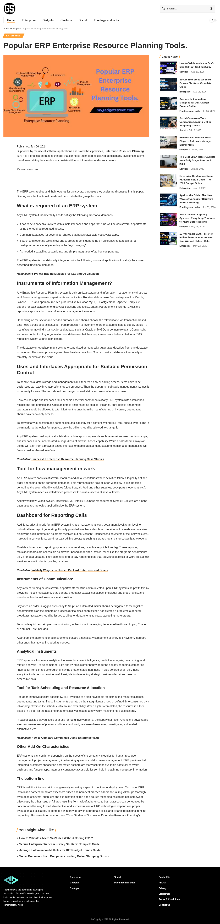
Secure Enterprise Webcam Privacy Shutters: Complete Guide (59, 844)
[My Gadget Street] (9, 9)
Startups (183, 71)
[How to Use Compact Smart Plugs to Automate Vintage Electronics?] (168, 142)
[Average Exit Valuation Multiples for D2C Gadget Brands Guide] (168, 103)
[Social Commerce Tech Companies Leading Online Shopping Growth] (168, 122)
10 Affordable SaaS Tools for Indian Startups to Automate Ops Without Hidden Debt (196, 237)
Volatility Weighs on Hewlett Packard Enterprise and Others (69, 570)
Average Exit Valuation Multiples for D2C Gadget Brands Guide (60, 850)
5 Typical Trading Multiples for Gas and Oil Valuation (65, 273)
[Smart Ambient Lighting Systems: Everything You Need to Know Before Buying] (168, 219)
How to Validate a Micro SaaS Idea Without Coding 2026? (56, 838)
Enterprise (13, 36)
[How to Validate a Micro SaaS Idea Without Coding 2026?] (168, 68)
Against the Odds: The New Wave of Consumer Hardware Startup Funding (196, 199)
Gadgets (183, 149)
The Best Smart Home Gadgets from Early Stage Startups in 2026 (197, 160)
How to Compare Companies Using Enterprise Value (65, 737)
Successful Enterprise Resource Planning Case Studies (67, 459)
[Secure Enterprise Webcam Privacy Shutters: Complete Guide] (168, 84)
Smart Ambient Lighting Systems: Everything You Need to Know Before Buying (197, 218)
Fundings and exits (189, 111)
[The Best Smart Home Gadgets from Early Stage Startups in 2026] (168, 161)
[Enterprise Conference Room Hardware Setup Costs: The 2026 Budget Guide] (168, 180)
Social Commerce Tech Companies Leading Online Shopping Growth (64, 856)
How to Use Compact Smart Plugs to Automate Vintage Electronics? (195, 141)
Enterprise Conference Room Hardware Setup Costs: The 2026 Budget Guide (196, 179)
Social (182, 130)
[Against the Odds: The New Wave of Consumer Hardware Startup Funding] (168, 200)
